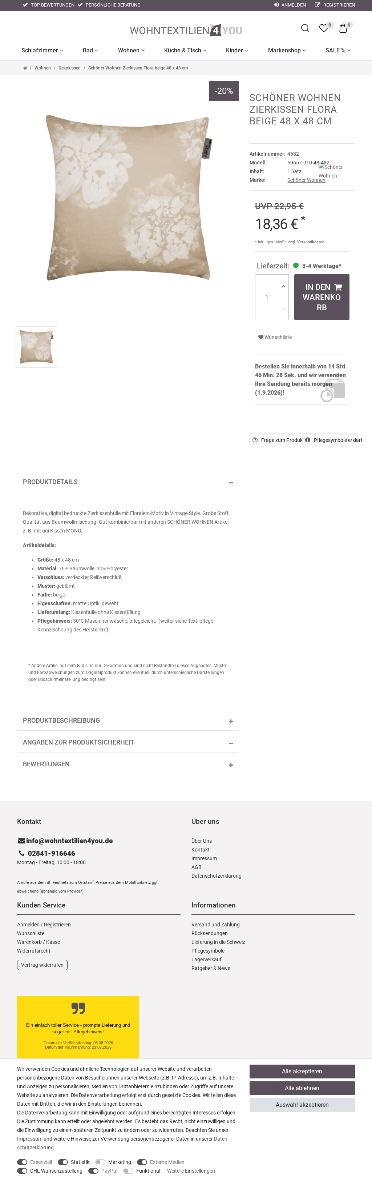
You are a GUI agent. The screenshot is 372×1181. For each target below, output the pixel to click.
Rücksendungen (209, 933)
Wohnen (129, 50)
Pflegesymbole (208, 951)
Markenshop (285, 50)
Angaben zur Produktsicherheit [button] (78, 742)
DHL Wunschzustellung (56, 1171)
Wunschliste (277, 337)
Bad (88, 50)
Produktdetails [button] (50, 482)
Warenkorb (29, 942)
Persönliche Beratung (113, 5)
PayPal (109, 1171)
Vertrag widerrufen (42, 965)
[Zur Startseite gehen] (25, 68)
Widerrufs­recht (33, 951)
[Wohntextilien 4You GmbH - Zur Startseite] (186, 28)
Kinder (235, 50)
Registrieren (338, 5)
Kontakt (200, 850)
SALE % (336, 50)
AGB (196, 867)
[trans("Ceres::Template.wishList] (323, 28)
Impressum (204, 858)
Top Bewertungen (52, 5)
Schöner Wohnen (306, 180)
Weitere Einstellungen (191, 1171)
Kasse (53, 942)
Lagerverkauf (206, 959)
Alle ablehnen (302, 1088)
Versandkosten (310, 242)
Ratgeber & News (210, 968)
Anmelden (293, 5)
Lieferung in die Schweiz (218, 942)
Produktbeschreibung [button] (61, 720)
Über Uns (201, 841)
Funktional (148, 1171)
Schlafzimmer (40, 50)
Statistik (80, 1162)
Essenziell (41, 1162)
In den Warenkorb (322, 297)
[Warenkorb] (343, 28)
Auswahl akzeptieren (302, 1104)
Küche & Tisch (183, 50)
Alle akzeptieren (302, 1071)
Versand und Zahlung (215, 924)
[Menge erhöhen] (283, 286)
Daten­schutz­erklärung (216, 876)
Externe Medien (167, 1162)
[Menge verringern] (283, 308)
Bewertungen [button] (46, 764)
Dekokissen (69, 68)
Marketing (119, 1162)
